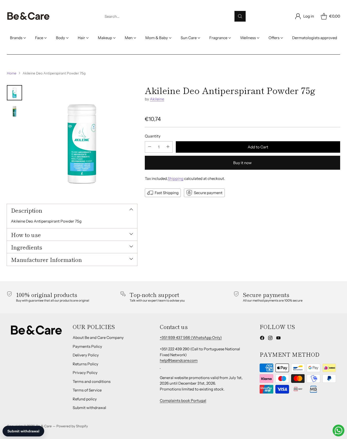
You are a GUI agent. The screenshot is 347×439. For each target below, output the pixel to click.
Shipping (175, 178)
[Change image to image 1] (14, 92)
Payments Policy (87, 346)
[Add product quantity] (167, 146)
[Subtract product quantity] (149, 146)
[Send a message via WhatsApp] (338, 430)
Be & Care (44, 426)
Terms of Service (87, 390)
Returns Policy (85, 364)
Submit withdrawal (89, 407)
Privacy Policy (85, 372)
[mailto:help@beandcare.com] (160, 366)
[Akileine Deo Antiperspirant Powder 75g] (82, 140)
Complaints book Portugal (183, 400)
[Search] (240, 16)
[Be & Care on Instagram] (270, 339)
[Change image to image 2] (14, 111)
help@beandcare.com (179, 360)
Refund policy (85, 399)
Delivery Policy (86, 355)
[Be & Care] (28, 16)
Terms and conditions (92, 381)
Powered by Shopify (72, 426)
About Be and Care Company (98, 337)
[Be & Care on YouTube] (278, 339)
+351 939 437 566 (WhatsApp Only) (191, 337)
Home (12, 73)
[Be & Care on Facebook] (262, 339)
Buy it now (242, 162)
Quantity (153, 136)
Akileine (157, 99)
